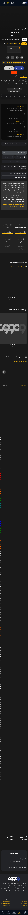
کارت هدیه (24, 905)
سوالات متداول (6, 901)
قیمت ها (24, 901)
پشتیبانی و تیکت (5, 905)
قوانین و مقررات (5, 903)
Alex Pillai (11, 347)
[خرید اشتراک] (8, 3)
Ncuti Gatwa (11, 300)
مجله (25, 899)
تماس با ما (24, 903)
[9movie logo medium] (24, 3)
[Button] (14, 3)
